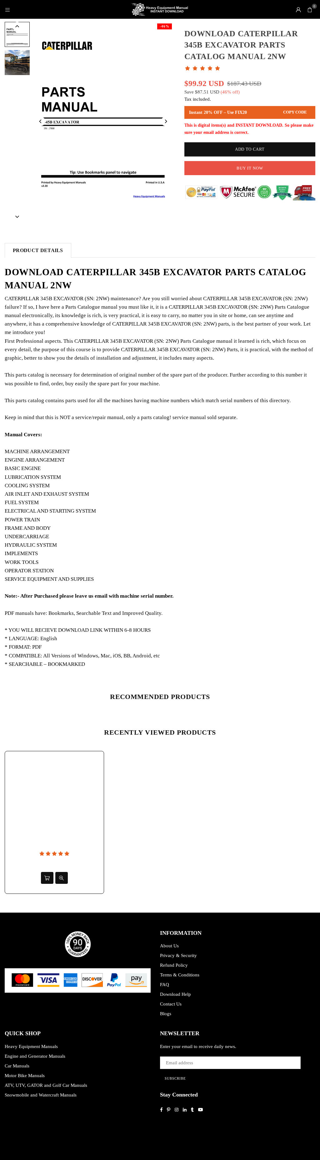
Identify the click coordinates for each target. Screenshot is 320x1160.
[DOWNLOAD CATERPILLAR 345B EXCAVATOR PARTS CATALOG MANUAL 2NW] (17, 34)
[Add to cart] (47, 878)
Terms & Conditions (179, 974)
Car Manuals (17, 1065)
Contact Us (171, 1003)
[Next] (165, 121)
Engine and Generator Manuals (35, 1056)
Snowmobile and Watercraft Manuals (41, 1094)
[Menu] (7, 9)
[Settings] (298, 9)
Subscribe (175, 1078)
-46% (164, 26)
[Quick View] (61, 878)
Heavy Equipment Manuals (31, 1046)
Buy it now (250, 168)
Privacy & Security (178, 955)
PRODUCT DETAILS (38, 250)
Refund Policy (174, 965)
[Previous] (40, 121)
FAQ (164, 984)
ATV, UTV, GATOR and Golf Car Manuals (46, 1085)
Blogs (165, 1013)
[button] (309, 9)
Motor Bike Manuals (25, 1075)
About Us (169, 945)
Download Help (175, 994)
